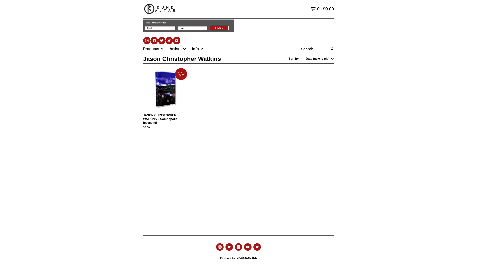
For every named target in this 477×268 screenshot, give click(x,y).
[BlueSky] (161, 40)
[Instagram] (147, 40)
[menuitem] (153, 49)
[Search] (332, 49)
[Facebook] (154, 40)
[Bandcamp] (169, 40)
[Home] (159, 9)
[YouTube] (176, 40)
